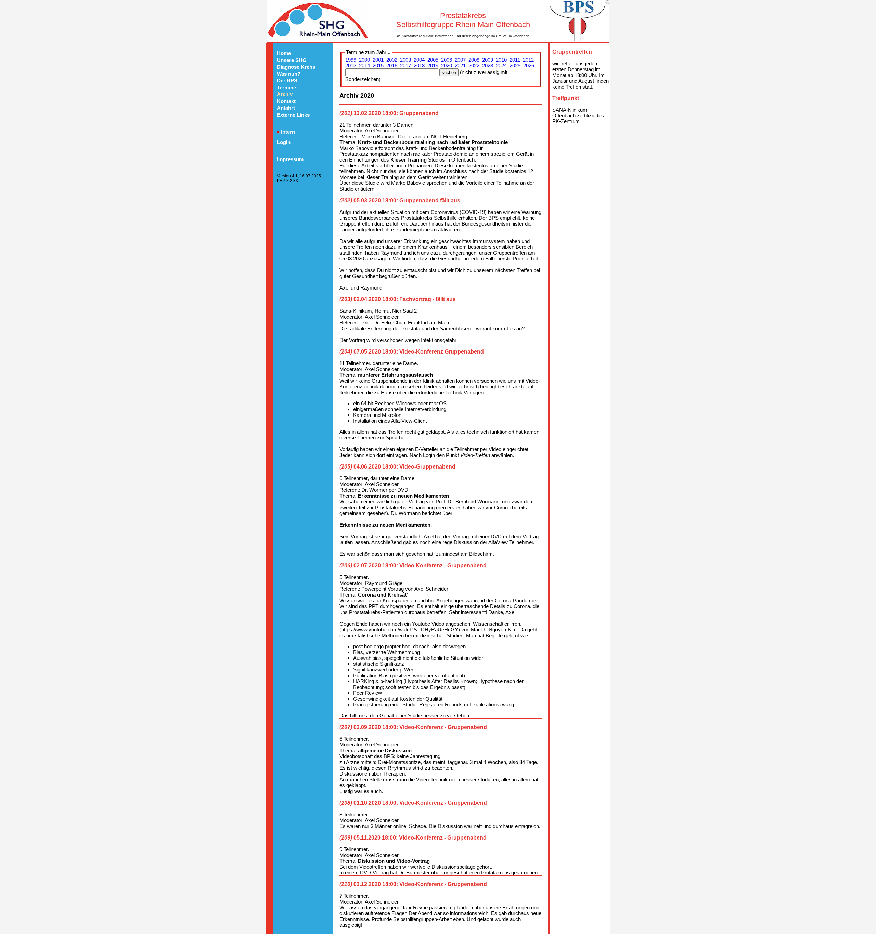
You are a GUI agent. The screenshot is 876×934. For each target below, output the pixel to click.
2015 (378, 65)
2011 (515, 60)
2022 (473, 65)
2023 (487, 65)
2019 (432, 65)
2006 (446, 60)
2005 (432, 60)
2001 (378, 60)
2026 (528, 65)
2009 (487, 60)
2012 (528, 60)
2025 (515, 65)
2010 (501, 60)
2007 (460, 60)
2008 (473, 60)
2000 (364, 60)
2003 (405, 60)
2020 (446, 65)
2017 (405, 65)
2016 (391, 65)
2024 (501, 65)
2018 (419, 65)
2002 (391, 60)
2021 (460, 65)
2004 (419, 60)
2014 (364, 65)
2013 (350, 65)
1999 (350, 60)
